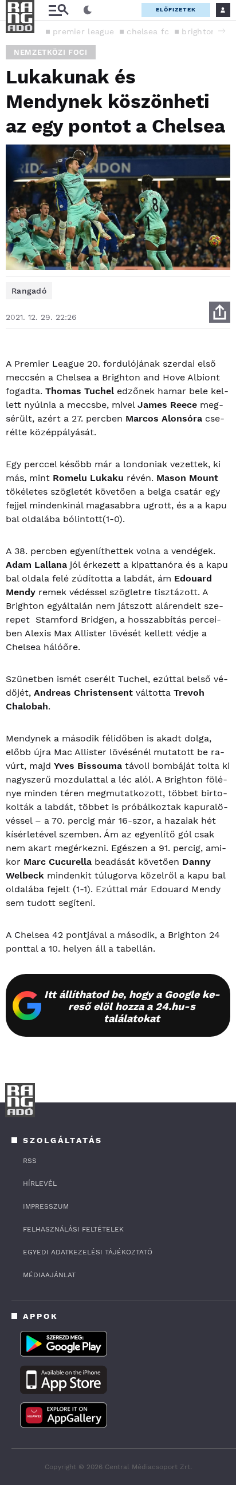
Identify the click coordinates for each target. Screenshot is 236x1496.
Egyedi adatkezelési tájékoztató (87, 1252)
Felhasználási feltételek (73, 1229)
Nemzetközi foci (51, 52)
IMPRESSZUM (46, 1206)
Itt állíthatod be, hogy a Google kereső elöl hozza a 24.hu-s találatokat (132, 1006)
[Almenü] (58, 10)
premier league (83, 31)
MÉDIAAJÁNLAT (49, 1275)
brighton (199, 31)
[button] (221, 31)
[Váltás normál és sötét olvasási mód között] (88, 10)
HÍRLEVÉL (40, 1184)
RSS (30, 1161)
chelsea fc (148, 31)
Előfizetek (176, 9)
